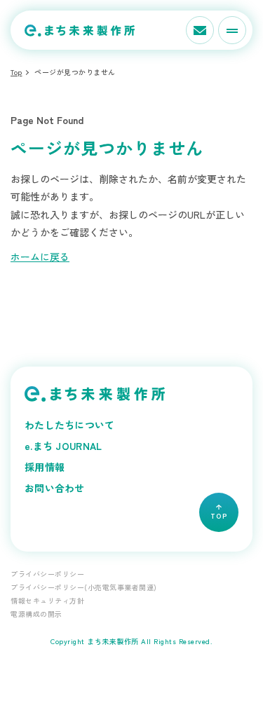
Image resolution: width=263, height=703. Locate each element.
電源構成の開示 (36, 613)
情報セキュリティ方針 (47, 600)
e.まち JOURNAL (63, 446)
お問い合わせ (55, 488)
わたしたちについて (70, 425)
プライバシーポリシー (47, 573)
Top (16, 72)
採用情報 (45, 467)
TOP (218, 515)
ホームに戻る (40, 257)
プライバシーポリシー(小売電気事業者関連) (84, 587)
